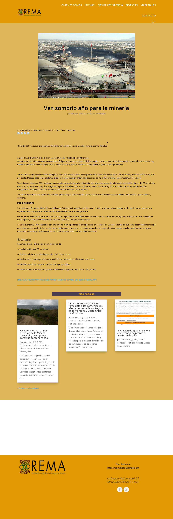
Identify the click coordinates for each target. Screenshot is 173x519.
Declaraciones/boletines (30, 345)
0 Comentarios (99, 113)
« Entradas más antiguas (28, 388)
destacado (46, 345)
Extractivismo (26, 348)
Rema (30, 351)
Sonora (127, 346)
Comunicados (75, 320)
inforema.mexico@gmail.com (123, 467)
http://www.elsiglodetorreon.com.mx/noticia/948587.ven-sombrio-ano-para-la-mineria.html (57, 279)
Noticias (132, 5)
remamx (74, 113)
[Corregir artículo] (28, 134)
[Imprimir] (22, 134)
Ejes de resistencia (110, 5)
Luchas (89, 5)
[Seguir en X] (126, 489)
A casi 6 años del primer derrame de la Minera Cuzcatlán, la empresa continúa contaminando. (34, 334)
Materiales (148, 5)
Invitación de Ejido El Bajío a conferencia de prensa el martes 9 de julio (133, 333)
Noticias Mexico (76, 324)
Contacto (149, 15)
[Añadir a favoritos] (18, 134)
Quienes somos (71, 5)
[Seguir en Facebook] (119, 489)
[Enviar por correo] (25, 134)
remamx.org (77, 317)
